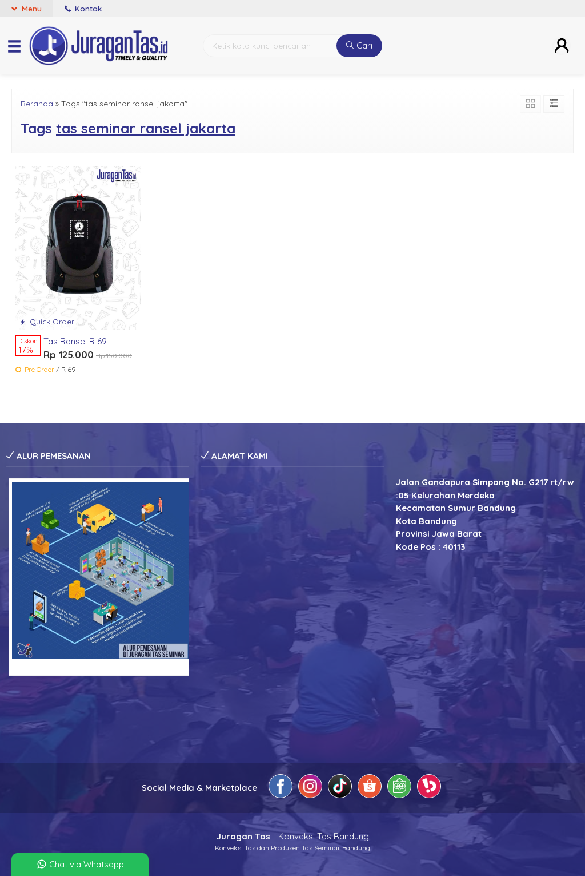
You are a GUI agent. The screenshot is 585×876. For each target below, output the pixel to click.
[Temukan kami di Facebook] (280, 788)
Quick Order (50, 321)
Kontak (87, 8)
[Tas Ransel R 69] (78, 246)
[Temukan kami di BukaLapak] (429, 788)
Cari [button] (363, 45)
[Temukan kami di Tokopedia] (399, 788)
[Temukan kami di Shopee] (370, 788)
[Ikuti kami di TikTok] (340, 788)
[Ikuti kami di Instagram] (310, 788)
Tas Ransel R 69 (75, 341)
